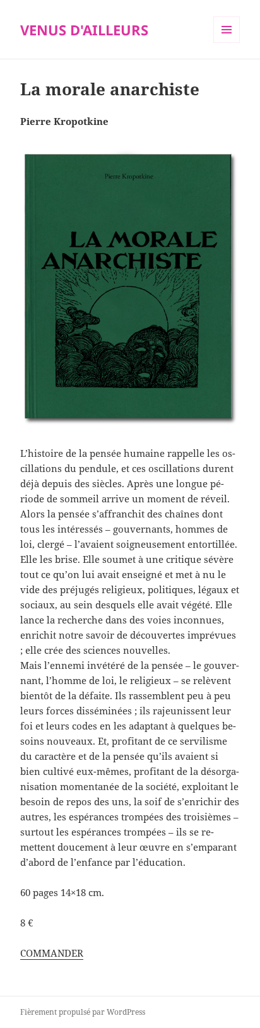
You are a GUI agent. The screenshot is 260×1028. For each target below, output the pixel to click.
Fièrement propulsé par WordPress (82, 1012)
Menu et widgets (227, 42)
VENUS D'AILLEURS (84, 29)
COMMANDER (51, 953)
